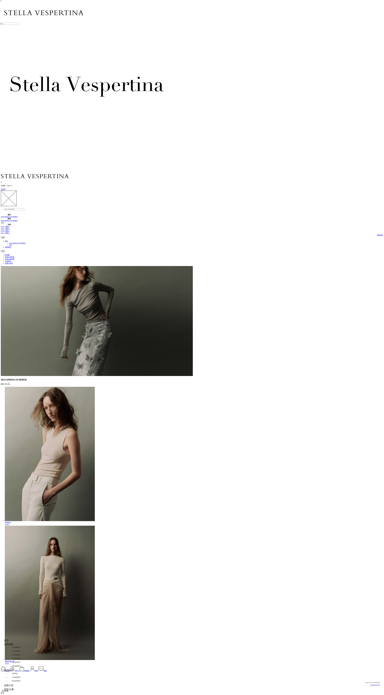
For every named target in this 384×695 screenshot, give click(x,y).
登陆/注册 (9, 689)
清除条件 (380, 235)
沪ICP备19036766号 (375, 685)
